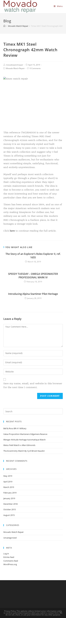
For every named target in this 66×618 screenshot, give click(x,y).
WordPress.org (10, 564)
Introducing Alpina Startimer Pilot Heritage (33, 294)
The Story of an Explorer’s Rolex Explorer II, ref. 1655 (33, 255)
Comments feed (10, 560)
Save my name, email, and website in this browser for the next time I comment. (32, 385)
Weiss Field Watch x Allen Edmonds (19, 445)
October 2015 (9, 509)
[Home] (4, 26)
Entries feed (8, 557)
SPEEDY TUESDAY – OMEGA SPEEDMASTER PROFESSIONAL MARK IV (33, 275)
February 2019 (9, 492)
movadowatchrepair (14, 65)
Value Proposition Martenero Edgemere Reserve (25, 434)
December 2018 (10, 504)
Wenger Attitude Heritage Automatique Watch (24, 439)
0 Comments (35, 68)
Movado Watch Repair (15, 68)
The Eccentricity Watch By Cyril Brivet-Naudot (24, 450)
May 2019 (7, 476)
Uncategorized (10, 537)
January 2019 (9, 498)
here (12, 230)
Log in (6, 553)
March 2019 (8, 487)
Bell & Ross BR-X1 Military (14, 428)
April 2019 (7, 481)
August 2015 (9, 515)
